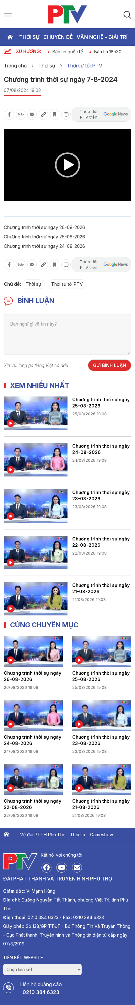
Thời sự (29, 37)
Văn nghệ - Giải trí (102, 37)
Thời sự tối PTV (84, 65)
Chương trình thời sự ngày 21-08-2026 (101, 588)
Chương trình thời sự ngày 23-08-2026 (101, 495)
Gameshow (101, 834)
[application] (67, 165)
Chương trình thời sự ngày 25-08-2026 (44, 237)
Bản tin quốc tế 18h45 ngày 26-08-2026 (68, 51)
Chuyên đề (58, 37)
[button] (67, 165)
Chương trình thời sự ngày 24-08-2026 (44, 246)
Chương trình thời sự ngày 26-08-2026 (44, 227)
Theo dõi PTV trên (88, 114)
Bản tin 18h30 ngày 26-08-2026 (112, 51)
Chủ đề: (12, 284)
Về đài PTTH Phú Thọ (42, 834)
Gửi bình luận (109, 365)
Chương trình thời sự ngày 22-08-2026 (101, 542)
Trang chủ (10, 37)
